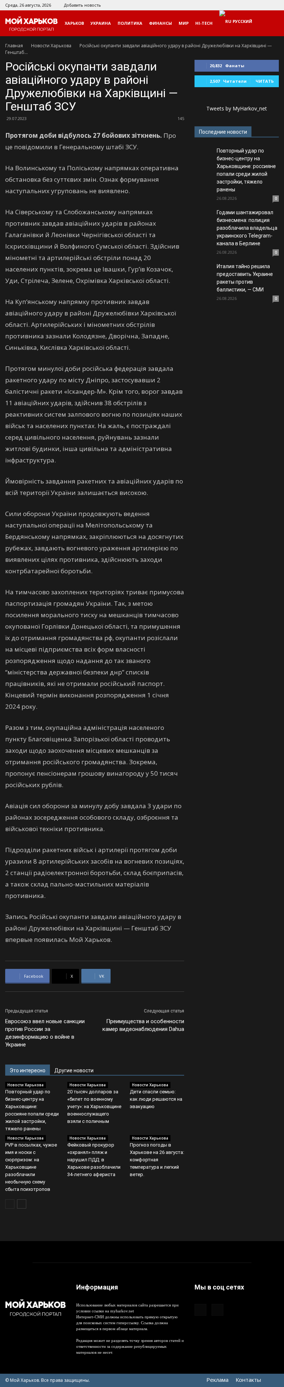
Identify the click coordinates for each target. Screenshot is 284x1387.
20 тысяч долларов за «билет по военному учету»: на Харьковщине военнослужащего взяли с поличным (94, 1106)
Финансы (160, 23)
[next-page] (21, 1204)
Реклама (217, 1379)
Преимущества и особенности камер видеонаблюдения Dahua (143, 1025)
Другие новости (74, 1070)
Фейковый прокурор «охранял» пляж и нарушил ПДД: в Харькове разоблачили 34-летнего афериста (94, 1159)
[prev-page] (9, 1204)
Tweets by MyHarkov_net (236, 108)
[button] (270, 23)
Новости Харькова (51, 45)
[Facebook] (261, 5)
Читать (265, 81)
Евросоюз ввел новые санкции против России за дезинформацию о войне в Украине (45, 1033)
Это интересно (27, 1070)
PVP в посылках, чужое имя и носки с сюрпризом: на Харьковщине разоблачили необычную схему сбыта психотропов (31, 1167)
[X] (273, 5)
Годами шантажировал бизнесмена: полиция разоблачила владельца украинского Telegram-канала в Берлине (247, 227)
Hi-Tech (204, 23)
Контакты (248, 1379)
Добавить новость (82, 5)
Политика (130, 23)
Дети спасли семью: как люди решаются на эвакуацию (156, 1099)
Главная (14, 45)
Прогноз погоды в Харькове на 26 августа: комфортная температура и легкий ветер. (157, 1159)
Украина (101, 23)
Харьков (74, 23)
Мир (184, 23)
